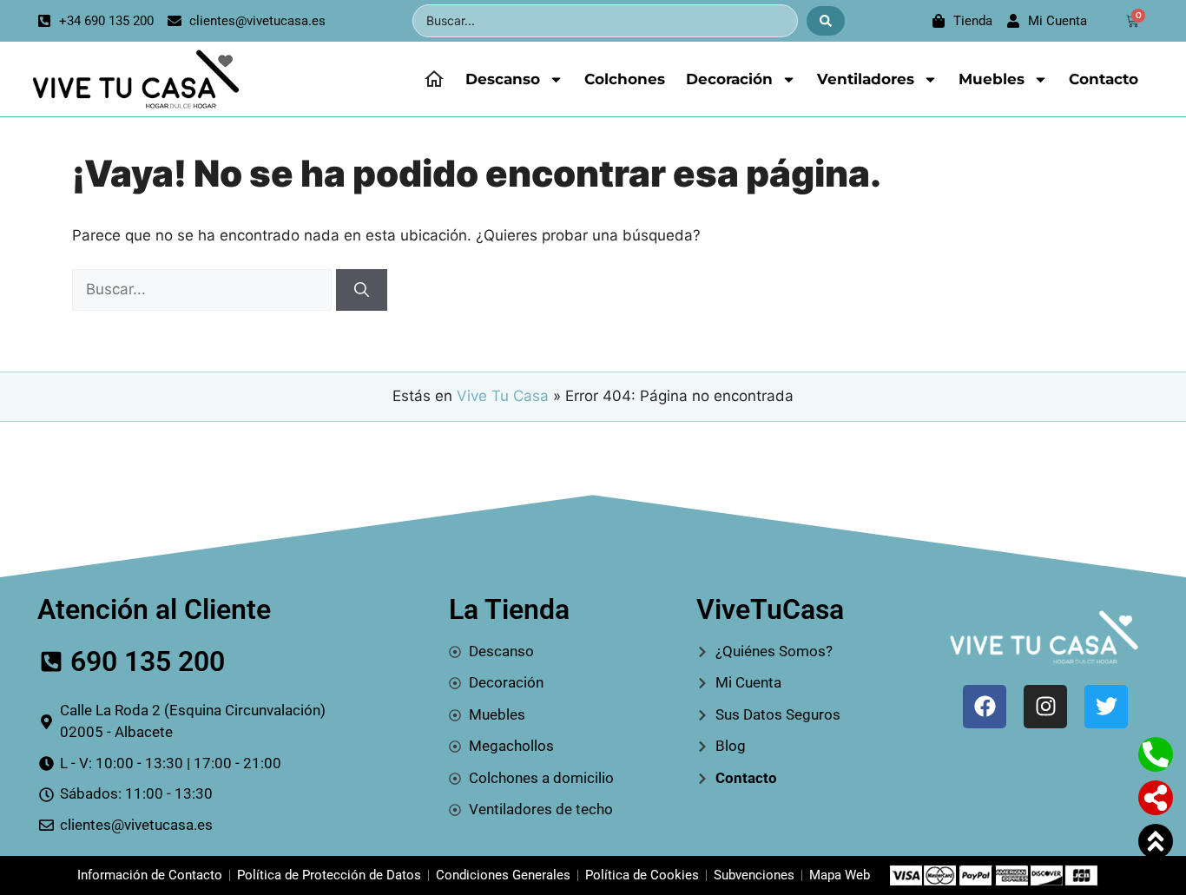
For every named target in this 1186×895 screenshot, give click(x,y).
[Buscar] (361, 290)
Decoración (729, 79)
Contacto (1103, 79)
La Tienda (509, 609)
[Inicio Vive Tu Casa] (434, 79)
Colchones (624, 79)
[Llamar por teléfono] (1155, 754)
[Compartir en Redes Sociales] (1155, 797)
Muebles (992, 79)
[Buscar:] (204, 289)
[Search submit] (826, 21)
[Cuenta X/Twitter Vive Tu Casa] (1106, 706)
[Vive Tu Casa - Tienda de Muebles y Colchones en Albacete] (133, 79)
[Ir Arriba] (1155, 841)
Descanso (502, 79)
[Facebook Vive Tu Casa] (984, 706)
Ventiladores (865, 79)
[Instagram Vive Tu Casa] (1045, 706)
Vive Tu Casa (503, 396)
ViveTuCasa (770, 609)
